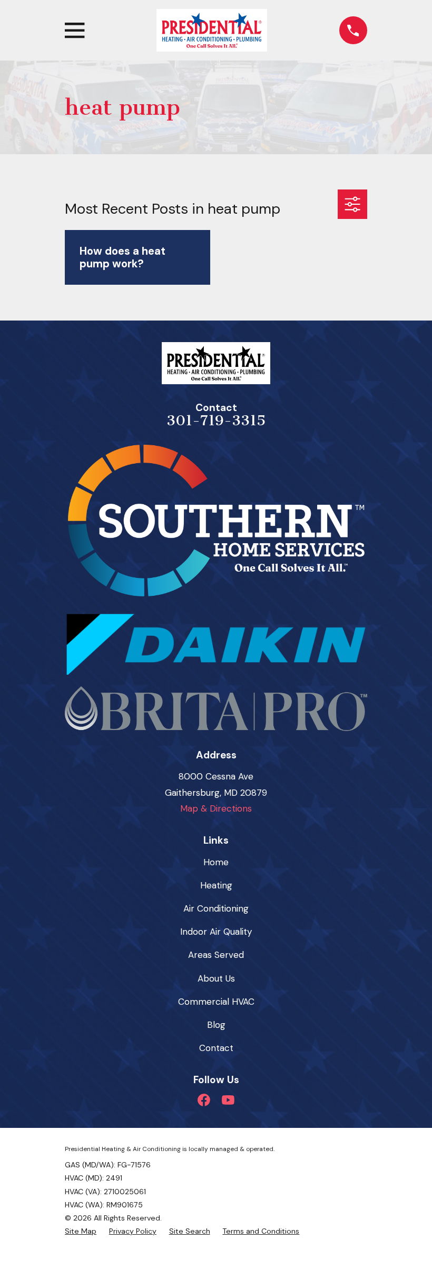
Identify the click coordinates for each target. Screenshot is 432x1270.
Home (216, 862)
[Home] (212, 30)
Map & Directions (216, 808)
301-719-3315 (216, 420)
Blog (216, 1025)
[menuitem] (80, 1231)
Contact (216, 1048)
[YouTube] (228, 1100)
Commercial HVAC (216, 1001)
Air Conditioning (216, 908)
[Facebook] (204, 1100)
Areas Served (216, 955)
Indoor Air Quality (216, 931)
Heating (216, 885)
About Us (216, 978)
